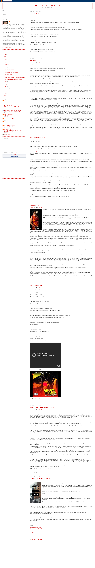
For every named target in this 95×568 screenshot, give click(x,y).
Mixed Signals (33, 60)
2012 (5, 56)
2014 (5, 52)
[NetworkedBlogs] (14, 154)
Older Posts (90, 532)
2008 (5, 95)
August (6, 66)
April (6, 84)
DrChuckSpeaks (7, 101)
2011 (5, 57)
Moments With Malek (8, 105)
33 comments (31, 287)
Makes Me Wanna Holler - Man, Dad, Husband (12, 110)
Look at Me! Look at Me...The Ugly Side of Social (12, 111)
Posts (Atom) (37, 535)
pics (37, 151)
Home (61, 532)
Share (31, 543)
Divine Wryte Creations (8, 114)
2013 (5, 54)
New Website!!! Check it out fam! (9, 126)
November (7, 61)
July (6, 67)
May (6, 83)
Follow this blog (14, 156)
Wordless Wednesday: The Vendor (9, 119)
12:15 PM (40, 15)
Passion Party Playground (8, 129)
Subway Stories (6, 115)
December (7, 59)
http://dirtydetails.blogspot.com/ (35, 527)
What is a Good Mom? (34, 205)
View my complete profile (8, 47)
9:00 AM (40, 62)
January (6, 89)
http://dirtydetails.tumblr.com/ (35, 529)
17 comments (31, 207)
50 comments (31, 409)
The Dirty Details (7, 134)
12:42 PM (40, 207)
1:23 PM (40, 409)
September (7, 64)
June (6, 81)
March (6, 86)
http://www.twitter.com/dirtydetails (36, 528)
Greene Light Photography (9, 118)
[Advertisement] (39, 554)
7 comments (31, 139)
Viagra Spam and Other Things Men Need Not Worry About (42, 407)
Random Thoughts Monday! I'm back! (38, 137)
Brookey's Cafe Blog (47, 5)
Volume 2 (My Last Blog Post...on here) (10, 122)
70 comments (31, 62)
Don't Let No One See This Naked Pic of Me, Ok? (40, 478)
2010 (5, 91)
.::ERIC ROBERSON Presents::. (9, 125)
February (6, 88)
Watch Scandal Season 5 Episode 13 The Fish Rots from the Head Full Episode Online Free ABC (13, 107)
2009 (5, 93)
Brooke (11, 21)
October (6, 62)
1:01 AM (40, 287)
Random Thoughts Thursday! (36, 13)
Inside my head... (7, 121)
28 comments (31, 15)
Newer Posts (32, 532)
